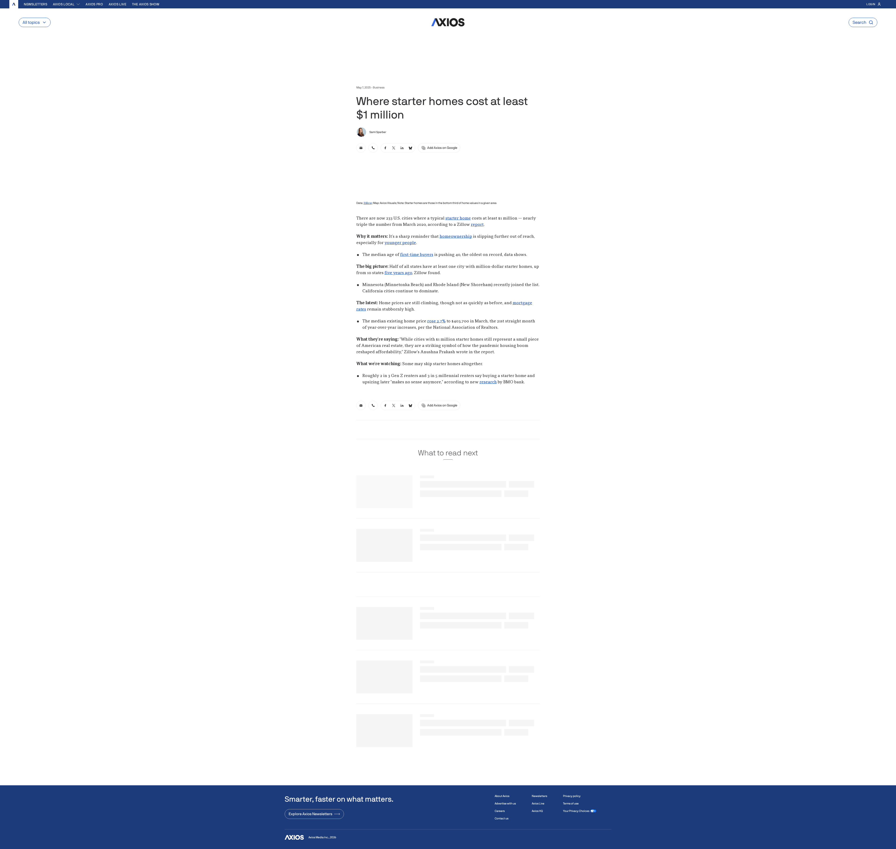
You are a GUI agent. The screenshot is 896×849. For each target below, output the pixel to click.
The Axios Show (145, 4)
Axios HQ (537, 811)
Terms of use (571, 803)
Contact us (501, 818)
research (488, 382)
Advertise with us (505, 803)
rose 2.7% (436, 321)
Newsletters (35, 4)
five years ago (398, 273)
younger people (400, 243)
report (477, 225)
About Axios (502, 796)
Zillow (368, 203)
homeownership (456, 236)
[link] (361, 148)
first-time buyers (416, 255)
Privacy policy (572, 796)
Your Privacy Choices (576, 811)
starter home (458, 218)
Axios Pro (94, 4)
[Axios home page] (13, 4)
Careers (500, 811)
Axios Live (117, 4)
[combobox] (66, 4)
